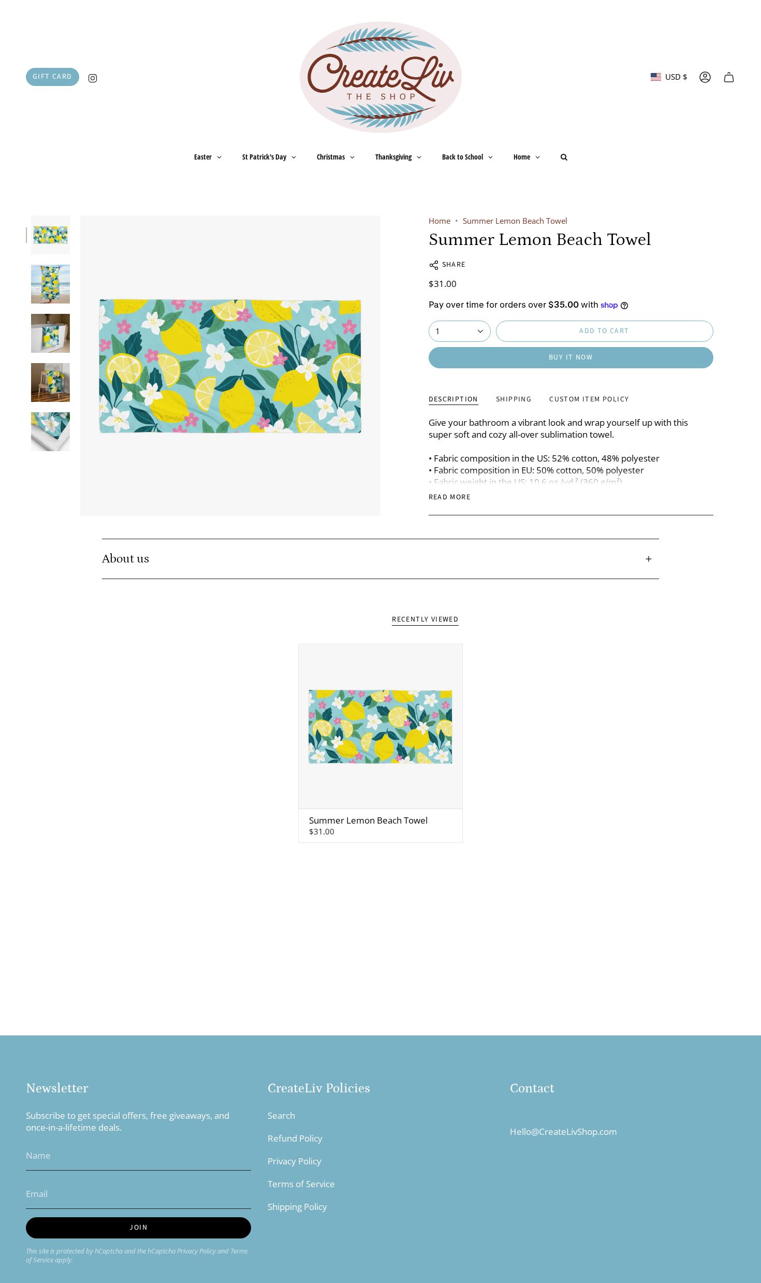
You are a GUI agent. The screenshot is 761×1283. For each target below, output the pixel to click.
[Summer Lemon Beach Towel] (381, 726)
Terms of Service (301, 1184)
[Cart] (729, 77)
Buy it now (571, 357)
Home (439, 220)
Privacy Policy (196, 1251)
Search (281, 1115)
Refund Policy (295, 1138)
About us (125, 559)
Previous (80, 365)
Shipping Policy (297, 1207)
